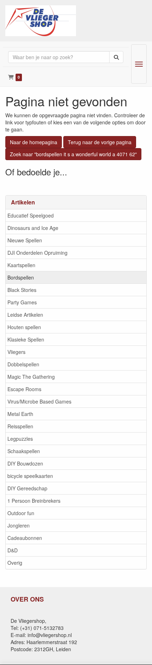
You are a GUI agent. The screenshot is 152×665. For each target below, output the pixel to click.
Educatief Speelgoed (30, 215)
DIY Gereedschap (27, 488)
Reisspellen (20, 426)
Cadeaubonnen (24, 537)
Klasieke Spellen (25, 339)
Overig (14, 562)
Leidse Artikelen (25, 314)
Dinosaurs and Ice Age (32, 227)
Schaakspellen (23, 451)
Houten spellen (24, 327)
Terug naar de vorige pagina (99, 142)
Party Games (22, 302)
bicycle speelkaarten (30, 475)
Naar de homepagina (33, 142)
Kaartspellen (21, 265)
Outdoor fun (20, 513)
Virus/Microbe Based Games (39, 401)
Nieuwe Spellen (24, 240)
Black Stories (21, 289)
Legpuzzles (20, 438)
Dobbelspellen (23, 364)
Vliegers (16, 351)
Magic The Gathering (31, 376)
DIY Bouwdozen (25, 463)
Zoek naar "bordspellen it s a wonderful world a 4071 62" (73, 154)
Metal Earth (20, 413)
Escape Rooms (24, 389)
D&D (12, 550)
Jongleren (18, 525)
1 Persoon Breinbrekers (33, 500)
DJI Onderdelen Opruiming (37, 252)
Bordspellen (20, 277)
